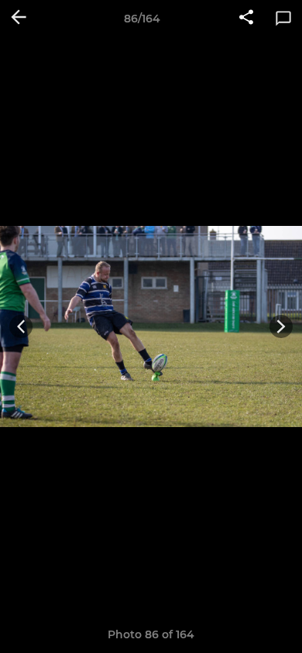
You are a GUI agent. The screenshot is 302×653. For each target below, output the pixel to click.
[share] (246, 18)
